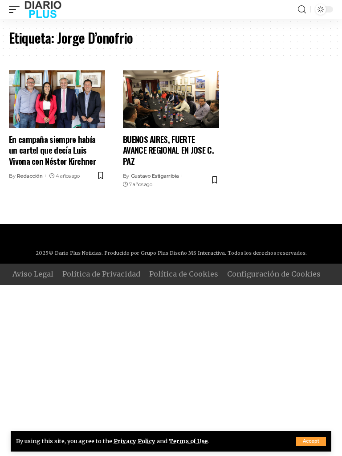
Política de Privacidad (101, 273)
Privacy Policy (134, 440)
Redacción (30, 176)
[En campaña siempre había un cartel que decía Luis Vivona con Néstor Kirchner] (57, 99)
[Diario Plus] (43, 9)
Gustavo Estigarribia (155, 176)
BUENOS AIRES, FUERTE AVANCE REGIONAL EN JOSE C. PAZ (168, 150)
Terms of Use (188, 440)
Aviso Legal (32, 273)
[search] (302, 9)
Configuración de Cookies (274, 273)
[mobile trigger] (16, 9)
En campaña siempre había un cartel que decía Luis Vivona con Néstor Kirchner (52, 150)
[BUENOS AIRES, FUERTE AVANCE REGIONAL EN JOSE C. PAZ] (171, 99)
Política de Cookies (183, 273)
